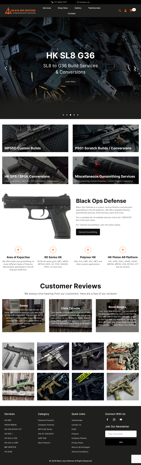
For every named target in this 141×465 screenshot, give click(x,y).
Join (121, 442)
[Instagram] (114, 419)
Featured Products (46, 420)
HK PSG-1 (8, 434)
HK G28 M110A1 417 (12, 429)
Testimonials (77, 420)
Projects (75, 434)
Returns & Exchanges (81, 447)
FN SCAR (8, 452)
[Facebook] (107, 419)
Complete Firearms (46, 425)
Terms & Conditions (80, 452)
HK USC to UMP (11, 443)
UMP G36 (42, 438)
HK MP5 (7, 420)
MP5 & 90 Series (45, 429)
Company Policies (79, 438)
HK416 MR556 (10, 425)
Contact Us (84, 2)
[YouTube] (121, 419)
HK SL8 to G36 (10, 438)
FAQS (74, 429)
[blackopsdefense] (20, 10)
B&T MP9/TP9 (10, 447)
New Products (44, 443)
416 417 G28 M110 (46, 434)
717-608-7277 (60, 2)
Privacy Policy (77, 443)
